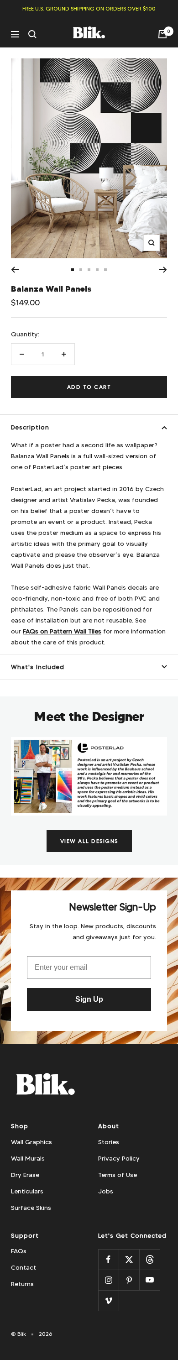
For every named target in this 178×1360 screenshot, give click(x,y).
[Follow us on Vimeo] (108, 1300)
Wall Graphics (31, 1142)
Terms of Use (117, 1175)
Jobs (105, 1191)
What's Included (37, 666)
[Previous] (15, 270)
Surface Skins (31, 1207)
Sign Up (89, 999)
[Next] (163, 270)
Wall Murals (28, 1158)
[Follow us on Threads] (149, 1259)
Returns (22, 1284)
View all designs (89, 840)
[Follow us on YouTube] (149, 1280)
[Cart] (162, 34)
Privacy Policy (119, 1158)
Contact (23, 1267)
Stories (108, 1142)
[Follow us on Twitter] (129, 1259)
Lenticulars (27, 1191)
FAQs (18, 1251)
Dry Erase (25, 1175)
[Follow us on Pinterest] (129, 1280)
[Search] (32, 34)
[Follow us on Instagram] (108, 1280)
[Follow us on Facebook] (108, 1259)
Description (30, 427)
